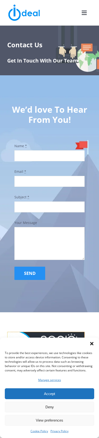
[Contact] (49, 50)
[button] (91, 343)
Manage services (49, 380)
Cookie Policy (39, 431)
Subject (21, 197)
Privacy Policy (59, 431)
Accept (49, 394)
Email (20, 171)
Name (20, 146)
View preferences (49, 420)
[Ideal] (24, 5)
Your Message (25, 222)
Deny (49, 407)
